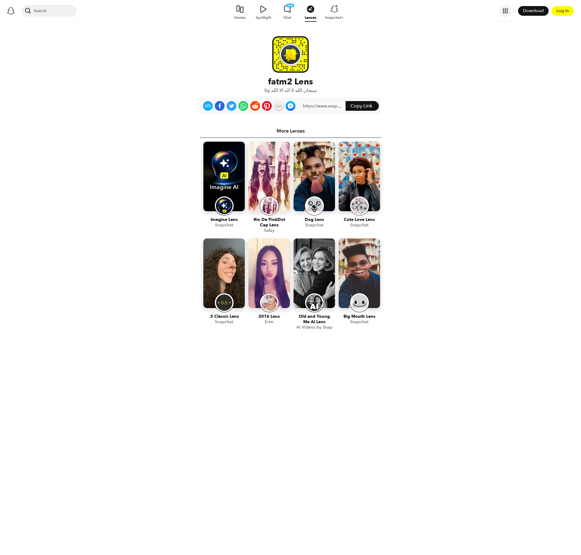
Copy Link (361, 106)
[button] (208, 106)
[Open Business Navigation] (505, 11)
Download (533, 11)
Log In (562, 11)
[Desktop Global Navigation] (10, 10)
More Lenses (291, 131)
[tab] (290, 131)
